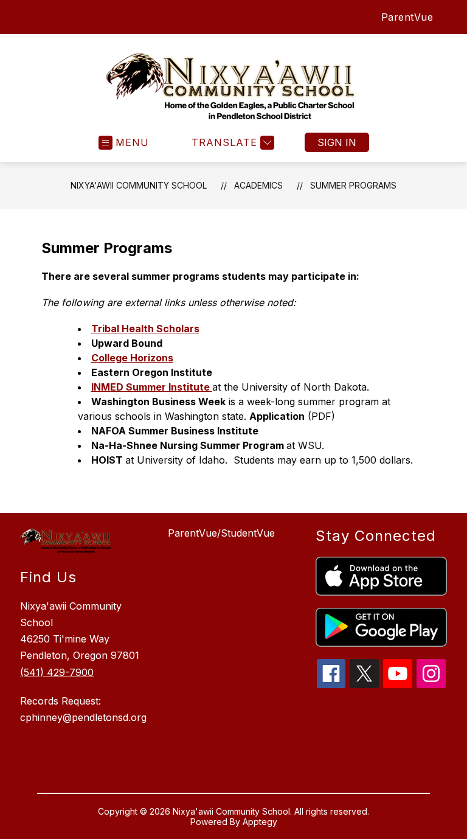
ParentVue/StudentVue (221, 533)
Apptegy (260, 821)
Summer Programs (353, 185)
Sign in (336, 142)
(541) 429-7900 (57, 672)
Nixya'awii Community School (139, 185)
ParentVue (407, 17)
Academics (258, 185)
